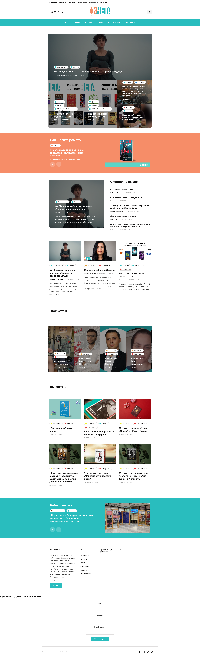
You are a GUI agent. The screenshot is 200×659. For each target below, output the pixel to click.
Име (100, 603)
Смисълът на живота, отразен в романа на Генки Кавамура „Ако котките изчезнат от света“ (68, 152)
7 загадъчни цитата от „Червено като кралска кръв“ (97, 476)
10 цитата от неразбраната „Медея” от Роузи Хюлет (134, 429)
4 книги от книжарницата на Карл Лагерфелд (99, 433)
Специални (102, 22)
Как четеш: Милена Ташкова (137, 361)
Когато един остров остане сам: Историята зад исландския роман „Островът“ (130, 225)
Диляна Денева (117, 193)
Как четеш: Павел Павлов (85, 361)
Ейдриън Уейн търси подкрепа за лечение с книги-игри (132, 117)
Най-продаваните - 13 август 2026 (126, 198)
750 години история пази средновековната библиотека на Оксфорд (69, 518)
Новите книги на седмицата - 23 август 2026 (63, 116)
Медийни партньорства (98, 2)
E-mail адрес (100, 627)
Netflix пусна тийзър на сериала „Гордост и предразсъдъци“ (88, 71)
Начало (68, 22)
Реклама (71, 2)
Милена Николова (61, 75)
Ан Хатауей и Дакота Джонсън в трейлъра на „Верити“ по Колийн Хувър (129, 207)
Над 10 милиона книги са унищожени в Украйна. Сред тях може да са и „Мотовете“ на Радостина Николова (134, 91)
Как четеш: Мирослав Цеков (59, 361)
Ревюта (78, 22)
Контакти (62, 2)
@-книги (116, 22)
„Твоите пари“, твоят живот (123, 216)
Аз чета (54, 159)
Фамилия (100, 615)
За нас (55, 585)
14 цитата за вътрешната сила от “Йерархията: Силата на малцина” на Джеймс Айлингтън (63, 477)
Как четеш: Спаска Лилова (122, 189)
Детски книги (82, 2)
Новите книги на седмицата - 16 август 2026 (97, 116)
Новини (88, 22)
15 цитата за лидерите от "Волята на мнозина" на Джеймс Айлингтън (133, 476)
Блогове (129, 22)
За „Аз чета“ (52, 2)
